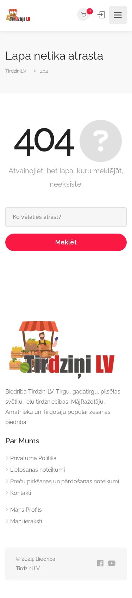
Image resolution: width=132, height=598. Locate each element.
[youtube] (111, 563)
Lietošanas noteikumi (37, 469)
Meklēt (66, 242)
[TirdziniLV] (19, 15)
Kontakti (20, 493)
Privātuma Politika (33, 458)
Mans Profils (26, 509)
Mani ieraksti (26, 521)
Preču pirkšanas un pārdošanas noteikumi (64, 481)
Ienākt (101, 14)
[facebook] (100, 563)
